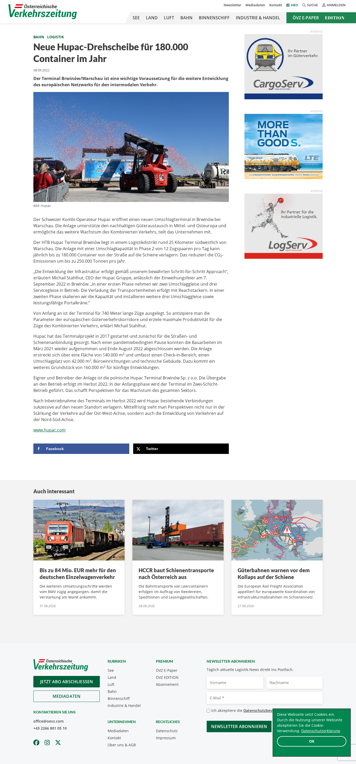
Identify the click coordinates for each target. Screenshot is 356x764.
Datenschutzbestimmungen (268, 710)
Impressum (166, 737)
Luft (169, 18)
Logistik (55, 36)
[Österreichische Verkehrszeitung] (42, 11)
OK (311, 741)
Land (152, 18)
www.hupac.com (49, 430)
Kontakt (275, 5)
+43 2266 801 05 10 (50, 728)
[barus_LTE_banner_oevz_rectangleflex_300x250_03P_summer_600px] (283, 146)
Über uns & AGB (122, 744)
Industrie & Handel (258, 18)
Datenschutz (167, 730)
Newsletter (232, 5)
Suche (312, 5)
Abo (294, 5)
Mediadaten (255, 5)
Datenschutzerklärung (320, 730)
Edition (335, 18)
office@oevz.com (48, 721)
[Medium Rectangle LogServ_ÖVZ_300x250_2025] (283, 226)
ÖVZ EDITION (167, 677)
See (136, 18)
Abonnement (167, 684)
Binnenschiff (214, 18)
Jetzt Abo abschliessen (66, 682)
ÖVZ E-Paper (306, 18)
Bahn (186, 18)
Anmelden (336, 5)
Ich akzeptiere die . (253, 710)
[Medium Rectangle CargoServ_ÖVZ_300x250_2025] (283, 66)
